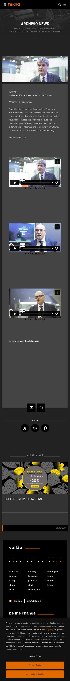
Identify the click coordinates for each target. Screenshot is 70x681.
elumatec (14, 571)
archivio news (47, 28)
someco (51, 580)
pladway (32, 580)
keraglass (33, 576)
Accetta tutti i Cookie (35, 674)
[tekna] (15, 547)
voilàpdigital (34, 589)
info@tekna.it (34, 601)
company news (30, 28)
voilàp (12, 589)
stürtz (31, 585)
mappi (50, 576)
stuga (12, 585)
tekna (50, 585)
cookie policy (47, 630)
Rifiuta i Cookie (35, 665)
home (17, 28)
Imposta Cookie (35, 656)
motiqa (12, 580)
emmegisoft (53, 571)
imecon (13, 576)
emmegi (32, 571)
